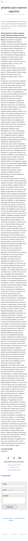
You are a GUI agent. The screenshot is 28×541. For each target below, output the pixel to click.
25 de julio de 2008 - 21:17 (11, 14)
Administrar (23, 534)
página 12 (5, 451)
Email (19, 458)
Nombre (5, 484)
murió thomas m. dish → (20, 518)
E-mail (8, 490)
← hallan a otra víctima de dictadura (7, 519)
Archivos (14, 534)
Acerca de (5, 534)
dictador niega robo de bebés (14, 465)
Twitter (14, 458)
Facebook (8, 458)
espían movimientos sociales (14, 469)
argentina (21, 14)
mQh (5, 1)
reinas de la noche (14, 467)
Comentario (5, 495)
